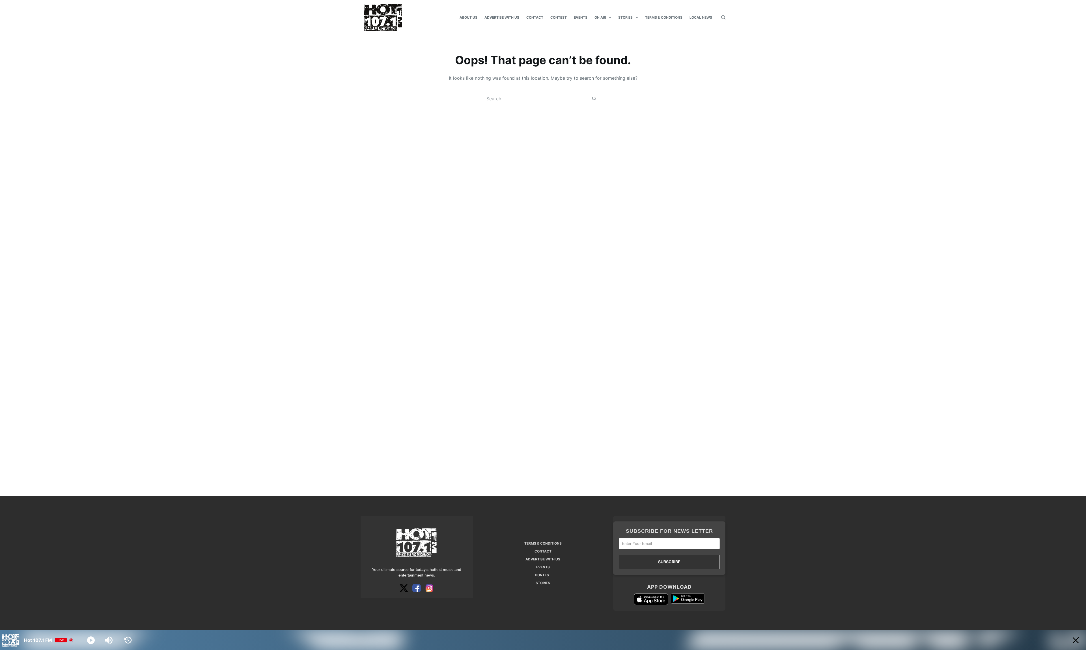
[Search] (723, 17)
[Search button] (594, 98)
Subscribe (669, 561)
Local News (700, 17)
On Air (600, 17)
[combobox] (537, 98)
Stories (625, 17)
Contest (558, 17)
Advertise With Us (501, 17)
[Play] (91, 640)
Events (580, 17)
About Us (468, 17)
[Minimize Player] (1075, 640)
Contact (534, 17)
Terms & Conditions (663, 17)
